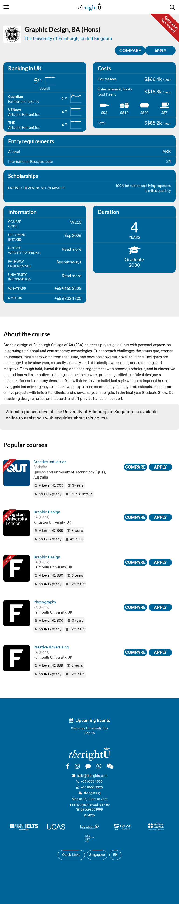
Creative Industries (49, 461)
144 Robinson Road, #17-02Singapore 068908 (89, 807)
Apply (160, 467)
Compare (130, 50)
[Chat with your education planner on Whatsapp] (98, 766)
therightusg (92, 793)
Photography (44, 602)
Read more (71, 249)
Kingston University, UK (52, 522)
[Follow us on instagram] (77, 766)
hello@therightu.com (92, 776)
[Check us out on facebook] (67, 766)
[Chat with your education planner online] (88, 766)
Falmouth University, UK (52, 567)
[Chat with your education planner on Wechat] (110, 766)
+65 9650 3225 (92, 787)
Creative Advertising (51, 647)
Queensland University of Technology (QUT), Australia (69, 475)
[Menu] (6, 7)
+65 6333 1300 (92, 781)
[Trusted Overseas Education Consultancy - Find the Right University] (89, 754)
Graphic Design (46, 512)
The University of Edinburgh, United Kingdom (68, 38)
